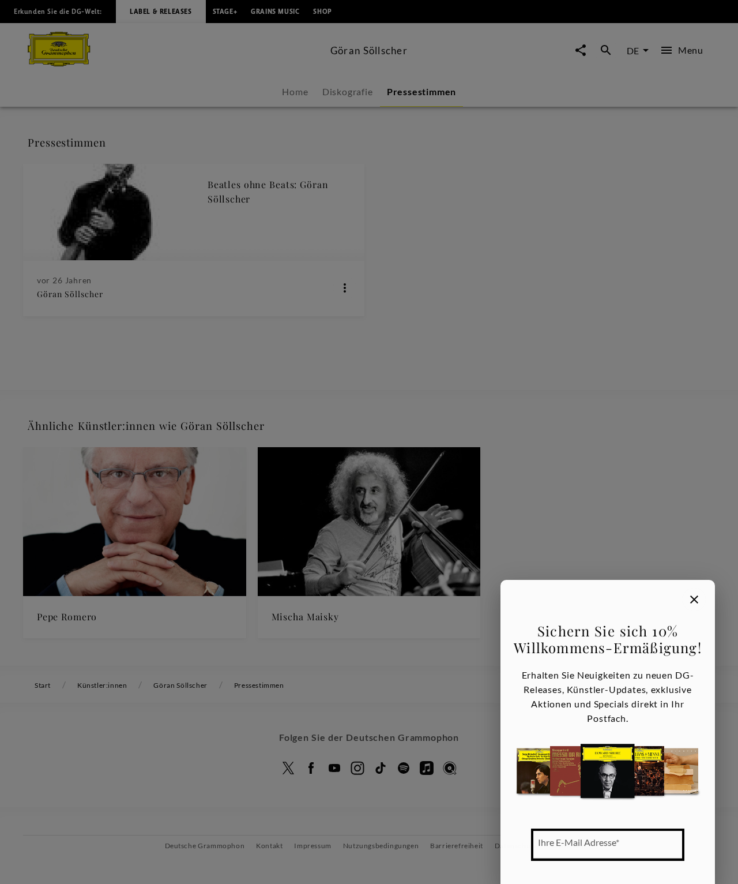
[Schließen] (694, 599)
